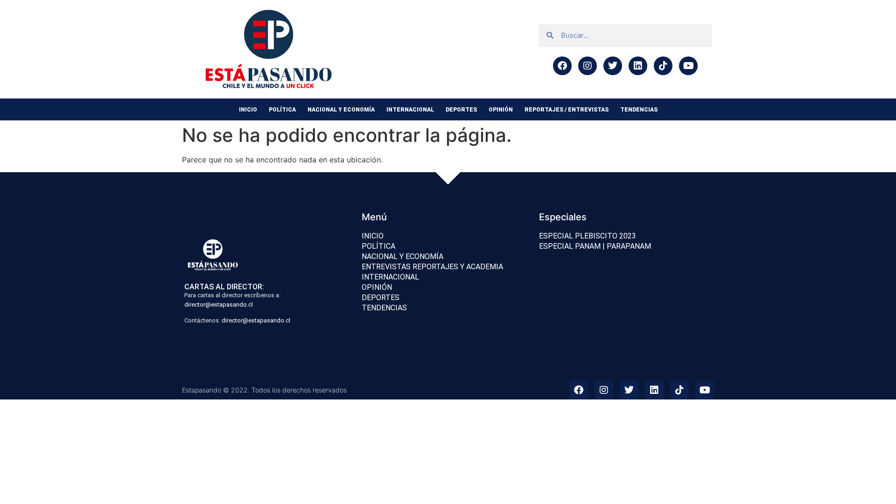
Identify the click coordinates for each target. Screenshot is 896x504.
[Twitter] (612, 65)
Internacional (410, 109)
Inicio (248, 109)
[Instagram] (587, 65)
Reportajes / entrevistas (567, 109)
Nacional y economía (341, 109)
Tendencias (639, 109)
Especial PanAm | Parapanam (595, 246)
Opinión (501, 109)
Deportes (461, 109)
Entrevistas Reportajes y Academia (432, 266)
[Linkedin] (638, 65)
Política (282, 109)
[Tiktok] (663, 65)
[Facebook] (562, 65)
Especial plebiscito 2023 (587, 235)
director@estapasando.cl (218, 304)
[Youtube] (688, 65)
